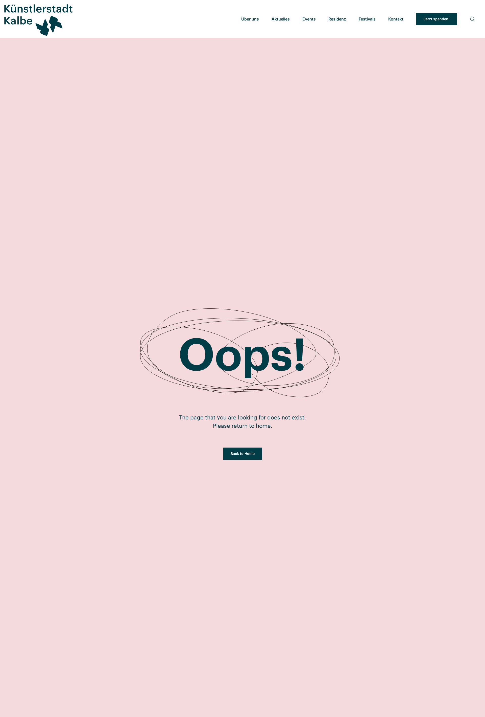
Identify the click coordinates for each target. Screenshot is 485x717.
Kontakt (395, 19)
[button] (472, 19)
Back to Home (243, 453)
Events (309, 19)
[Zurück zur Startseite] (38, 19)
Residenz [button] (337, 19)
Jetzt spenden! (437, 19)
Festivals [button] (367, 19)
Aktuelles (281, 19)
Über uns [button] (250, 19)
